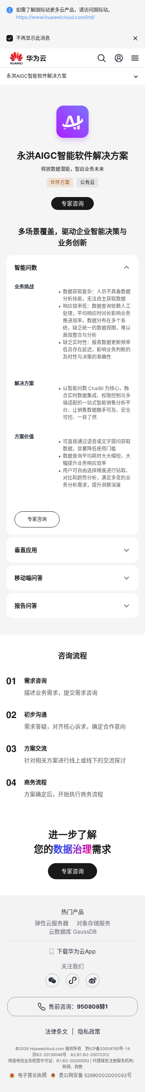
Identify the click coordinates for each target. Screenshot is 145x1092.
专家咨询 (72, 203)
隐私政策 (89, 1031)
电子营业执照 (32, 1075)
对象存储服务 (93, 923)
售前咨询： (78, 1006)
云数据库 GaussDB (73, 931)
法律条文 (56, 1031)
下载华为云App (76, 951)
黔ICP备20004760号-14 (107, 1048)
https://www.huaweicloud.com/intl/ (55, 17)
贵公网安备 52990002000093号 (95, 1075)
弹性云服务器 (51, 923)
